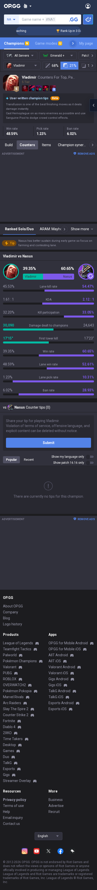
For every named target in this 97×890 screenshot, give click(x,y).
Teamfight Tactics (17, 649)
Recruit (54, 812)
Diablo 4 (9, 727)
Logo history (12, 624)
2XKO (7, 733)
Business (55, 800)
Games (8, 751)
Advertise (56, 806)
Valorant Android (61, 667)
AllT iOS (54, 661)
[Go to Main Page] (12, 6)
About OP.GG (13, 606)
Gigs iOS (54, 685)
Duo (6, 757)
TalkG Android (59, 691)
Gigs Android (58, 679)
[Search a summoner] (73, 19)
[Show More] (27, 6)
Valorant (9, 667)
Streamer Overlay (17, 781)
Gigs (6, 775)
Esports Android (61, 703)
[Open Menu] (88, 6)
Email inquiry (13, 818)
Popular (11, 459)
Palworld (10, 655)
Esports (9, 769)
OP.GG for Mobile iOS (64, 649)
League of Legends (18, 643)
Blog (6, 618)
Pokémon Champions (20, 661)
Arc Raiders (12, 703)
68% (55, 66)
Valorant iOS (58, 673)
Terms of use (13, 806)
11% (91, 66)
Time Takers (13, 739)
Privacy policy (14, 800)
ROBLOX (9, 679)
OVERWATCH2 (14, 685)
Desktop (9, 745)
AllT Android (58, 655)
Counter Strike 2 (15, 715)
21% (73, 66)
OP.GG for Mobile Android (68, 643)
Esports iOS (57, 709)
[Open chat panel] (93, 105)
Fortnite (9, 721)
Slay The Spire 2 (15, 709)
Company (10, 612)
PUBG (7, 673)
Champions (16, 43)
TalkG (7, 763)
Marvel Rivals (13, 697)
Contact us (11, 824)
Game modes (48, 43)
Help (6, 812)
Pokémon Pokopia (17, 691)
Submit (48, 443)
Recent (29, 459)
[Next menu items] (72, 43)
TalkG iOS (55, 697)
